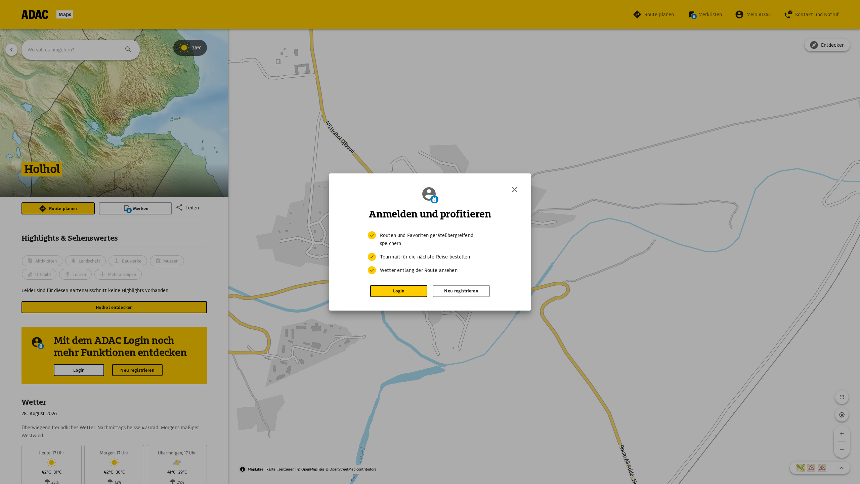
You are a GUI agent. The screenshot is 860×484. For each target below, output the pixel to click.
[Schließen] (515, 190)
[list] (430, 252)
